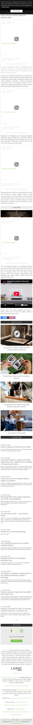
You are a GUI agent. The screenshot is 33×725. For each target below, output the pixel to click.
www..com (25, 698)
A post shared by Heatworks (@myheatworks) (16, 64)
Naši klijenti (20, 686)
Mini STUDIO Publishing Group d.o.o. (10, 677)
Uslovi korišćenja (16, 721)
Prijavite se (16, 641)
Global (14, 673)
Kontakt (26, 686)
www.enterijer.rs (20, 709)
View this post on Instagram (9, 43)
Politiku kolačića (5, 7)
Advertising (13, 686)
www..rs (14, 698)
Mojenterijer (6, 650)
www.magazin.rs (21, 702)
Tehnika (8, 445)
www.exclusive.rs (23, 705)
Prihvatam (16, 11)
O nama (6, 686)
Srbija (18, 673)
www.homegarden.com (10, 712)
